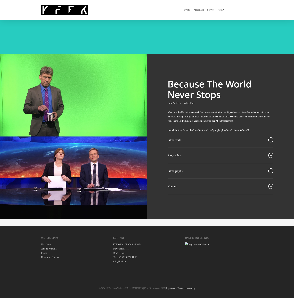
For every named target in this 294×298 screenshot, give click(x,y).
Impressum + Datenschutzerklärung (180, 288)
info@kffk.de (119, 261)
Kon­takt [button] (172, 186)
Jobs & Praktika (48, 248)
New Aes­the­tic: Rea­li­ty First (181, 103)
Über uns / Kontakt (50, 257)
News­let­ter (46, 244)
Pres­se (44, 253)
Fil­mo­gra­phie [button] (176, 171)
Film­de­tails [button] (174, 140)
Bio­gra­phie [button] (174, 155)
